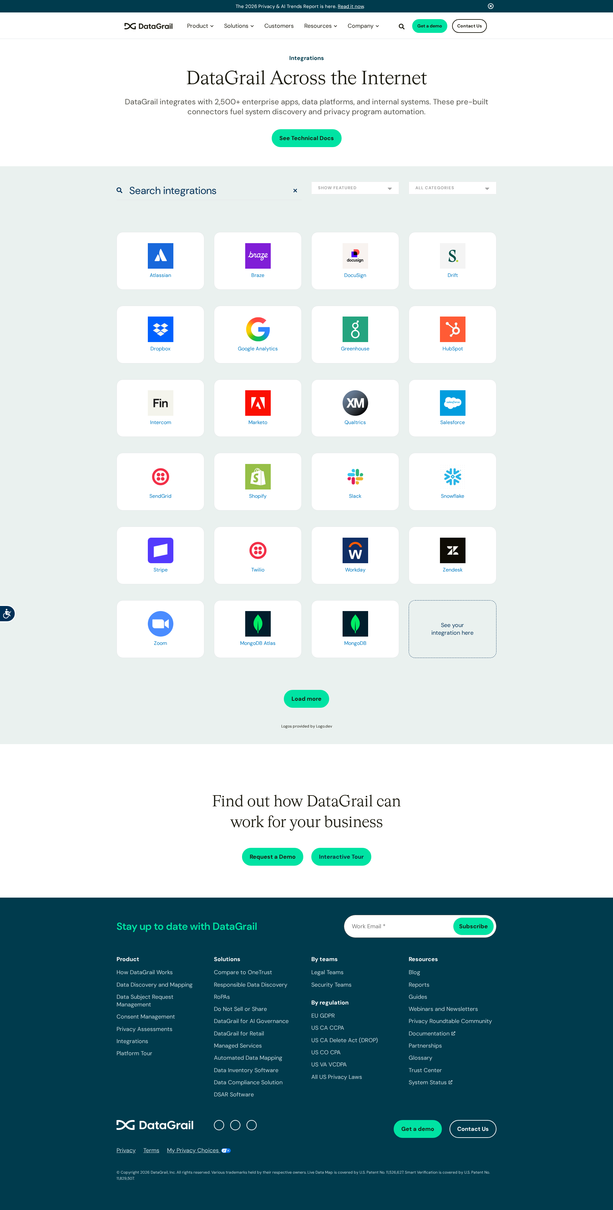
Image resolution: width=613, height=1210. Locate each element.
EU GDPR (323, 1016)
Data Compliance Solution (248, 1082)
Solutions (236, 26)
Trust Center (425, 1070)
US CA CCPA (327, 1028)
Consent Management (146, 1016)
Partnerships (425, 1045)
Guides (418, 997)
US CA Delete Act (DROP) (344, 1040)
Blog (414, 972)
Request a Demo (273, 857)
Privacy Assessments (144, 1029)
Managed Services (238, 1045)
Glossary (420, 1058)
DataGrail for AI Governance (251, 1021)
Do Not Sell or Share (240, 1009)
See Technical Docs (306, 138)
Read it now (351, 6)
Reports (419, 985)
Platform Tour (134, 1053)
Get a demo (429, 26)
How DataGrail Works (145, 972)
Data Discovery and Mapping (155, 985)
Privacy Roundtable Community (450, 1021)
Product (197, 26)
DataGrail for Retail (239, 1033)
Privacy (126, 1150)
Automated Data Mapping (248, 1058)
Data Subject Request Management (145, 1000)
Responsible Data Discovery (250, 985)
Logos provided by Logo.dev (306, 726)
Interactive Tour (341, 857)
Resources (318, 26)
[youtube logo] (251, 1125)
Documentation (429, 1033)
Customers (279, 26)
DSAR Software (234, 1094)
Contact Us (469, 26)
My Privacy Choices (193, 1150)
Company (361, 26)
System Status (428, 1082)
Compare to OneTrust (243, 972)
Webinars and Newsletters (443, 1009)
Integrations (132, 1041)
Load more (306, 699)
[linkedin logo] (235, 1125)
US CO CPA (326, 1052)
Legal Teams (327, 972)
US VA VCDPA (329, 1064)
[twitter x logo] (219, 1125)
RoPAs (222, 997)
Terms (151, 1150)
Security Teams (331, 985)
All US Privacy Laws (336, 1077)
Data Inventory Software (246, 1070)
